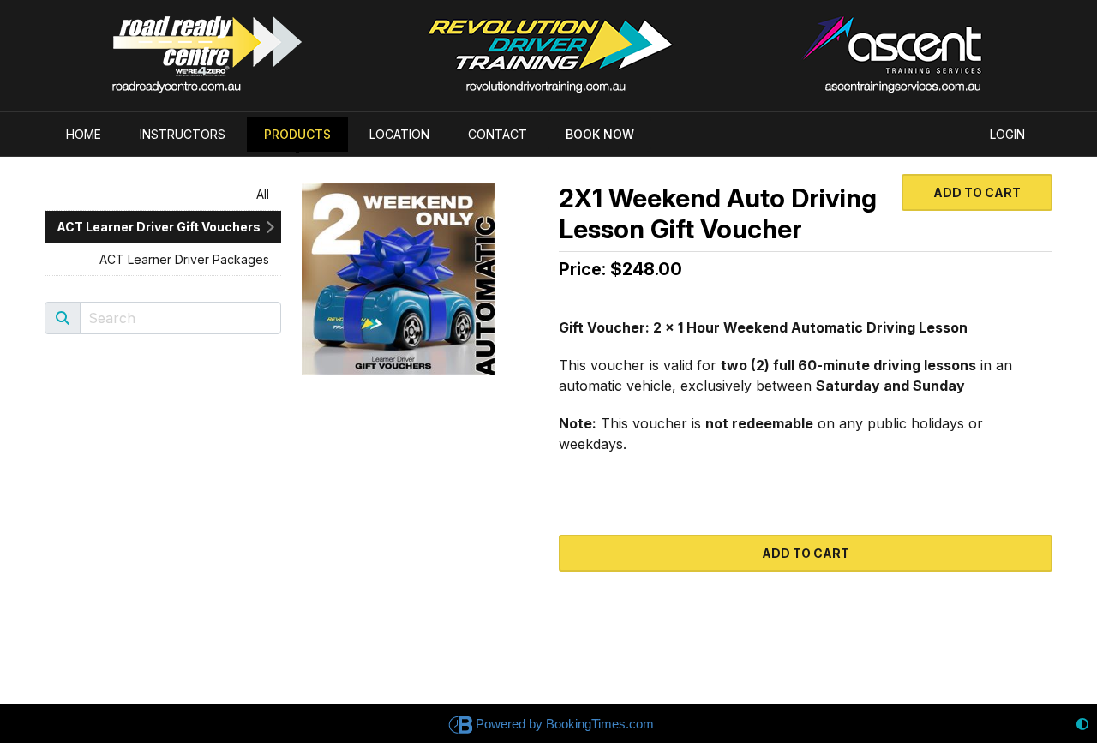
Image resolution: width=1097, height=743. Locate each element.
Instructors (182, 134)
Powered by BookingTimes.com (565, 723)
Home (83, 134)
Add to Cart (977, 192)
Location (399, 134)
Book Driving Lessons (548, 43)
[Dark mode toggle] (1082, 724)
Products (297, 134)
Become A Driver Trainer (857, 43)
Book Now (600, 134)
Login (1007, 134)
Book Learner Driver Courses (240, 43)
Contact (497, 134)
